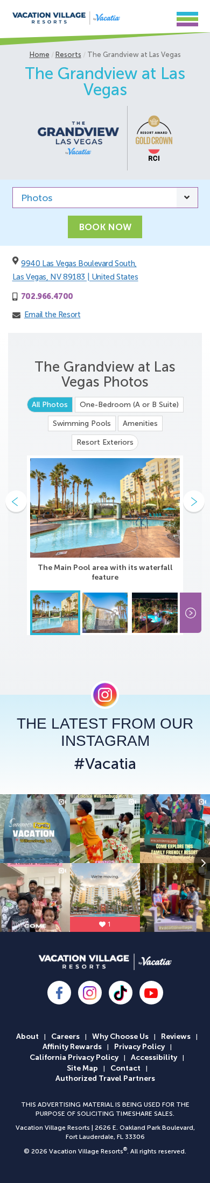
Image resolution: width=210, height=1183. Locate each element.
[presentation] (16, 501)
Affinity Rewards (72, 1046)
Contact (125, 1068)
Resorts (68, 55)
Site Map (82, 1068)
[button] (159, 17)
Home (40, 55)
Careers (65, 1036)
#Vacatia (105, 764)
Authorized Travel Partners (105, 1078)
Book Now (105, 227)
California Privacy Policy (74, 1057)
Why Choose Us (120, 1036)
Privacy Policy (139, 1046)
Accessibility (154, 1057)
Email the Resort (52, 314)
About (27, 1036)
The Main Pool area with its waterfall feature (105, 572)
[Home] (66, 18)
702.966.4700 (47, 296)
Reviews (176, 1036)
